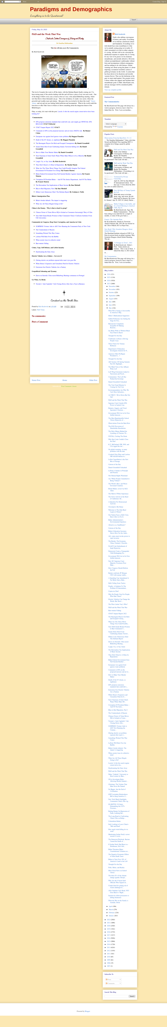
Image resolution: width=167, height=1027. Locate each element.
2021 (109, 923)
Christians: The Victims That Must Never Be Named (117, 785)
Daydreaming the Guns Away (117, 768)
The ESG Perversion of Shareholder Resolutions (117, 427)
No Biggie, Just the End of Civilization (117, 790)
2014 (109, 944)
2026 (109, 274)
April (111, 906)
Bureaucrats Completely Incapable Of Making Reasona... (116, 326)
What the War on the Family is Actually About (118, 901)
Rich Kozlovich (120, 34)
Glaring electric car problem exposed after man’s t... (117, 734)
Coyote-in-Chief (113, 591)
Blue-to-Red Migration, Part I (118, 710)
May (110, 308)
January (111, 916)
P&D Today (41, 310)
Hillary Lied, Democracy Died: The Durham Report (118, 638)
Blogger (87, 1011)
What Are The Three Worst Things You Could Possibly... (118, 623)
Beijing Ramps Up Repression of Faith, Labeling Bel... (118, 812)
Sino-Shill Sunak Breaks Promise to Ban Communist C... (119, 628)
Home (64, 380)
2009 (109, 960)
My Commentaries (112, 101)
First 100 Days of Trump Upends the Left (124, 191)
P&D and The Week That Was (123, 149)
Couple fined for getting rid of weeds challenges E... (118, 886)
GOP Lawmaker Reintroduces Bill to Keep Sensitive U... (118, 795)
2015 (109, 941)
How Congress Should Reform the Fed (118, 569)
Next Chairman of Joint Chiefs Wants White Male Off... (118, 701)
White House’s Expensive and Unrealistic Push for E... (117, 696)
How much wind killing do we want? (118, 830)
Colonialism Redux (114, 821)
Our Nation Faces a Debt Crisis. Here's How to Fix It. (118, 516)
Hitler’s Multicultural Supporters (118, 316)
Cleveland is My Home (115, 507)
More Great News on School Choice (117, 871)
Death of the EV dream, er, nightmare (117, 681)
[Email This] (66, 307)
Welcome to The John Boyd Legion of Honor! (117, 511)
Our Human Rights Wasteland (117, 476)
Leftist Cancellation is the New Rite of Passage (118, 460)
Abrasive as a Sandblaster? (116, 525)
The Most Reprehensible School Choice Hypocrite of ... (118, 419)
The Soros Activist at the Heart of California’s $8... (118, 498)
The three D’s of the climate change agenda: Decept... (117, 876)
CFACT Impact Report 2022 (117, 613)
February (112, 912)
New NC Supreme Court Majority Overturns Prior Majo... (117, 563)
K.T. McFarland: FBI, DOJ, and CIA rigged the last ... (118, 445)
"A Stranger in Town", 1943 (123, 243)
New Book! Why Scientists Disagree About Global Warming (118, 230)
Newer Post (36, 380)
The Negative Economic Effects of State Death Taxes (118, 855)
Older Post (93, 380)
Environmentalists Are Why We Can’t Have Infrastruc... (118, 391)
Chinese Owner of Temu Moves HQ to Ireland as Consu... (118, 717)
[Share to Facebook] (72, 307)
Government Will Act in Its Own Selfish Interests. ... (119, 414)
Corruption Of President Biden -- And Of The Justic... (119, 706)
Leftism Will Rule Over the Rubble (117, 744)
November (112, 289)
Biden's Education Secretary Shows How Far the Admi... (118, 532)
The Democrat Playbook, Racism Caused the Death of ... (119, 840)
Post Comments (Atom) (69, 386)
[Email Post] (61, 306)
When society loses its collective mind (118, 754)
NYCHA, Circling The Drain (117, 436)
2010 (109, 957)
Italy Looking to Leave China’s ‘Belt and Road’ (118, 825)
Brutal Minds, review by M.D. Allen (118, 490)
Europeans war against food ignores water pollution (117, 666)
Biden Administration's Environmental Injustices (117, 521)
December (112, 286)
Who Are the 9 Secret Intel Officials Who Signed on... (117, 881)
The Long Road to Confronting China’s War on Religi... (118, 817)
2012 (109, 950)
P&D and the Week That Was (123, 163)
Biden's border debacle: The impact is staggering (117, 749)
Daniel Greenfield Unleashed (117, 382)
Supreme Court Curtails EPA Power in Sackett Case (117, 404)
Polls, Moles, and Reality (116, 867)
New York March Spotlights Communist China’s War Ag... (118, 800)
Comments (111, 983)
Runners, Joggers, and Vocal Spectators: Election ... (117, 409)
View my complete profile (113, 90)
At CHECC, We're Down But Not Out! (119, 396)
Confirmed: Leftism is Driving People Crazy (118, 340)
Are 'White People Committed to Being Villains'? (119, 480)
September (112, 295)
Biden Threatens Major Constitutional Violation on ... (118, 850)
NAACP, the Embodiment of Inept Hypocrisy (117, 547)
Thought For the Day (115, 336)
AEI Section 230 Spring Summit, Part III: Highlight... (119, 363)
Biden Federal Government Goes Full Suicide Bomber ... (118, 661)
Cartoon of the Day (114, 464)
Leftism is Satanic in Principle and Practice (118, 472)
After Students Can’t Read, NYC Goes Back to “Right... (118, 891)
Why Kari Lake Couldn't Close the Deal (118, 440)
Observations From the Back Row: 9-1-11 (118, 138)
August (111, 299)
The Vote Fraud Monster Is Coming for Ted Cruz (117, 386)
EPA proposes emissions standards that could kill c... (118, 686)
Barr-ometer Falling (114, 610)
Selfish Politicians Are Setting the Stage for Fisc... (119, 320)
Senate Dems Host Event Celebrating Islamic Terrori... (118, 633)
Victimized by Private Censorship (121, 178)
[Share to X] (70, 307)
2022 (109, 919)
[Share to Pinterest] (74, 307)
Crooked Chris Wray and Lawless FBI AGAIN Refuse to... (119, 455)
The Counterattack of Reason (117, 713)
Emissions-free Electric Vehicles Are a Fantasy (118, 691)
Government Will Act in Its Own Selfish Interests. (119, 557)
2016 (109, 938)
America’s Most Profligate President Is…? (116, 355)
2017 (109, 935)
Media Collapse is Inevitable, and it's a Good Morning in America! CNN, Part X (124, 206)
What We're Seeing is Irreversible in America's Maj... (119, 312)
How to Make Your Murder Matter (117, 676)
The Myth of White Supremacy (118, 494)
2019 (109, 929)
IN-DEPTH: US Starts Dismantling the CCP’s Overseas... (116, 806)
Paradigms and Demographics (71, 9)
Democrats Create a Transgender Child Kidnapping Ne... (118, 552)
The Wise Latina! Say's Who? (118, 604)
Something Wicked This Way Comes (117, 739)
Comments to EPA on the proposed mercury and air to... (119, 671)
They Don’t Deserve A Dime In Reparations (118, 656)
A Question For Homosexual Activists (117, 503)
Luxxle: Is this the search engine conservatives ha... (118, 764)
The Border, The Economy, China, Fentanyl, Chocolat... (118, 542)
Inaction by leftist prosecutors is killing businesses (118, 896)
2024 (109, 280)
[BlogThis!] (68, 307)
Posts (109, 979)
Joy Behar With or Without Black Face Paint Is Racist (119, 332)
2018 (109, 932)
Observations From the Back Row (119, 423)
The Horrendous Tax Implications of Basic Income (119, 651)
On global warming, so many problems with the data (117, 450)
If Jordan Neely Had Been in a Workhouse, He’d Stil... (118, 845)
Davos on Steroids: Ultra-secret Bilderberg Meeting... (118, 643)
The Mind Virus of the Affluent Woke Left (118, 368)
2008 (109, 963)
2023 (109, 283)
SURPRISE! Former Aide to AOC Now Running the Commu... (117, 728)
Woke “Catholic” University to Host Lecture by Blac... (118, 775)
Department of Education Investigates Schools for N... (118, 350)
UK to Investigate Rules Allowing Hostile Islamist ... (118, 780)
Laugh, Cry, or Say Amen (116, 647)
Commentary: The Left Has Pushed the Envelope (117, 378)
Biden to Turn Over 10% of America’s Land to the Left (117, 860)
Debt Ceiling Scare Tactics (116, 583)
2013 (109, 947)
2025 (109, 277)
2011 (109, 954)
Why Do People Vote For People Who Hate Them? (119, 595)
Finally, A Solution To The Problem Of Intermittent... (117, 587)
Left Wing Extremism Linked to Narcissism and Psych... (118, 373)
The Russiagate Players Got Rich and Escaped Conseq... (118, 618)
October (111, 292)
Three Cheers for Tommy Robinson (116, 345)
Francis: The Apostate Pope (113, 219)
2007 (109, 966)
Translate (120, 127)
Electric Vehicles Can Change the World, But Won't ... (119, 600)
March (111, 909)
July (110, 302)
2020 (109, 926)
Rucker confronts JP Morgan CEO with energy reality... (117, 574)
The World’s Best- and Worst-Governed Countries (118, 485)
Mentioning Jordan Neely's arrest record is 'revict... (119, 835)
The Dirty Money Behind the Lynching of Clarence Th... (118, 432)
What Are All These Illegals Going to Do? (117, 759)
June (110, 305)
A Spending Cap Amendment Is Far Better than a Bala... (118, 579)
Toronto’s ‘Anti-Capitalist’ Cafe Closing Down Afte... (118, 722)
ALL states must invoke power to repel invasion (119, 537)
